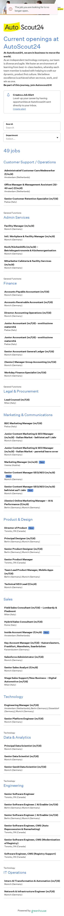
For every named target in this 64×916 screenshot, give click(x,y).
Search (9, 124)
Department (12, 135)
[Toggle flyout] (57, 137)
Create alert (19, 109)
